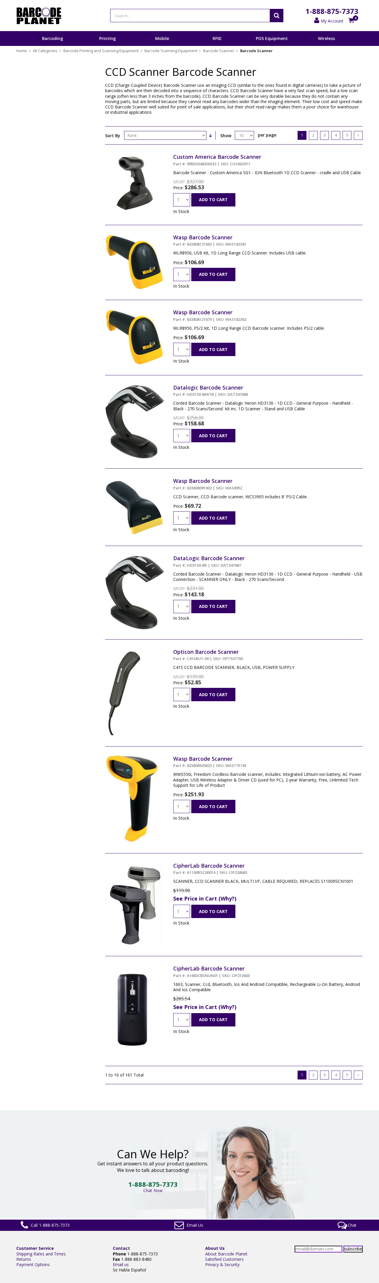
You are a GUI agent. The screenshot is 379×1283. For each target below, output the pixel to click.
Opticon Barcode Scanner (208, 654)
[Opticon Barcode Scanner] (124, 651)
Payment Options (33, 1264)
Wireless (326, 38)
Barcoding (52, 38)
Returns (23, 1259)
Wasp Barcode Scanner (209, 240)
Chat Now (153, 1190)
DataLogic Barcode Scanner (209, 561)
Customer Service (35, 1248)
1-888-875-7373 (332, 11)
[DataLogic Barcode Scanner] (134, 557)
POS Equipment (272, 38)
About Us (215, 1248)
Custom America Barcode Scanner (217, 159)
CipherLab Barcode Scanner (210, 868)
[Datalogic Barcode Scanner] (134, 387)
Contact (121, 1248)
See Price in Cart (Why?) (204, 898)
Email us (121, 1264)
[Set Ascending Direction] (210, 135)
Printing (107, 38)
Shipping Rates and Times (41, 1254)
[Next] (358, 135)
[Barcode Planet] (39, 15)
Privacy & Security (222, 1264)
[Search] (276, 15)
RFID (217, 38)
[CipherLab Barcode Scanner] (134, 865)
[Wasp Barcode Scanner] (134, 236)
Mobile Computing (162, 46)
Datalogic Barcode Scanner (210, 390)
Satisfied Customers (224, 1259)
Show (225, 135)
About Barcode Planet (226, 1254)
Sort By (112, 135)
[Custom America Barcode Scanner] (134, 156)
